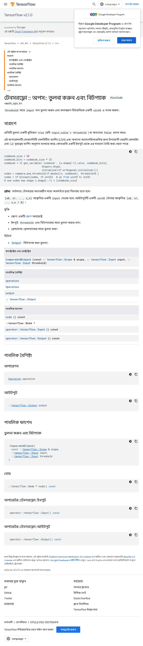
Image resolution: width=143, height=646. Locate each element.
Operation (12, 287)
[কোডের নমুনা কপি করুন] (136, 151)
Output (16, 243)
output (10, 293)
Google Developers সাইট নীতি (65, 560)
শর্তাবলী (8, 622)
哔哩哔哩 (9, 604)
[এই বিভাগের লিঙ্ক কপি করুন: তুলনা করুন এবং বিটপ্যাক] (45, 433)
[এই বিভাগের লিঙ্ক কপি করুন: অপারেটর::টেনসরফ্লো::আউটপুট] (54, 527)
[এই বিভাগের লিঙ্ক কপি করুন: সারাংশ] (19, 124)
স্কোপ (29, 216)
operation (12, 280)
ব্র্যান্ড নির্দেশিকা (81, 604)
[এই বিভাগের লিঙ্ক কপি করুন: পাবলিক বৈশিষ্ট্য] (36, 356)
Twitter (8, 598)
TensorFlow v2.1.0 (18, 15)
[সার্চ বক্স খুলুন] (94, 4)
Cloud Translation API (26, 31)
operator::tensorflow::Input (25, 329)
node (9, 317)
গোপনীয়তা (21, 622)
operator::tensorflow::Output (26, 338)
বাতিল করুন (104, 40)
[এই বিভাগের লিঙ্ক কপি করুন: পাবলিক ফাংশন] (36, 423)
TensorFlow (10, 43)
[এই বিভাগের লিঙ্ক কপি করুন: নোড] (15, 474)
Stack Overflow (82, 598)
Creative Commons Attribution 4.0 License (70, 556)
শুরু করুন (126, 40)
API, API (24, 43)
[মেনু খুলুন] (5, 4)
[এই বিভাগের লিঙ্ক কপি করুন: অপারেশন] (23, 366)
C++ (57, 43)
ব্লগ (5, 587)
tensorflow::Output (23, 299)
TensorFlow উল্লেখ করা (85, 609)
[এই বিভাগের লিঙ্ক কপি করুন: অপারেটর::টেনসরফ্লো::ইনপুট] (50, 500)
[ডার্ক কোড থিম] (130, 151)
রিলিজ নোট (80, 592)
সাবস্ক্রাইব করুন (68, 629)
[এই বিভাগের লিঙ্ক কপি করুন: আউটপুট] (21, 393)
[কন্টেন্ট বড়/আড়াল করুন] (30, 52)
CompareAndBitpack (18, 259)
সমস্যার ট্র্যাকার (81, 587)
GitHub (8, 592)
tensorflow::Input (103, 259)
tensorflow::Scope (59, 259)
